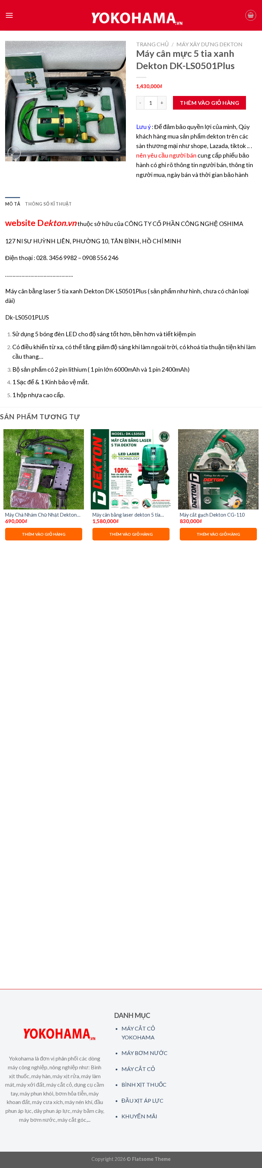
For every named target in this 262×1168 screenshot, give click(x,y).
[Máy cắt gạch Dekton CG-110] (218, 469)
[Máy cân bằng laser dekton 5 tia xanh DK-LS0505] (131, 469)
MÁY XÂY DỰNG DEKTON (209, 44)
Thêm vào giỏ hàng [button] (44, 534)
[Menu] (9, 15)
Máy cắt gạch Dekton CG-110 (212, 515)
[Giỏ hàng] (250, 15)
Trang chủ (152, 44)
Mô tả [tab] (12, 204)
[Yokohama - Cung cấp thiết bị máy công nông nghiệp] (131, 15)
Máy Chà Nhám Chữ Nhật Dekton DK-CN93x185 (41, 515)
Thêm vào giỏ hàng (209, 102)
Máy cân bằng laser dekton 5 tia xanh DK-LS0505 (126, 515)
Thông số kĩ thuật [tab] (48, 204)
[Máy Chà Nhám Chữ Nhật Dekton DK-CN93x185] (43, 469)
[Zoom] (14, 153)
